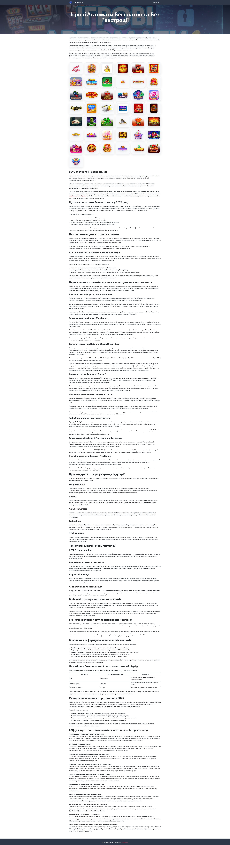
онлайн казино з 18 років (77, 196)
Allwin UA (155, 2)
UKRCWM (78, 2)
